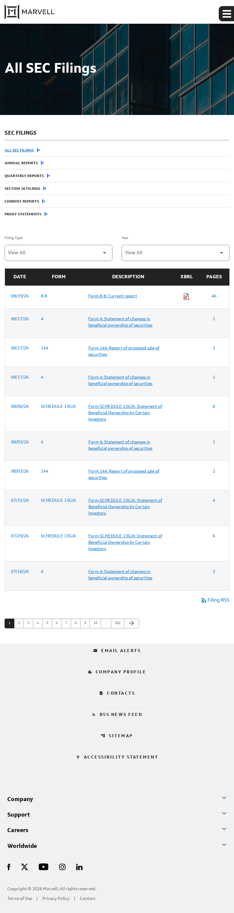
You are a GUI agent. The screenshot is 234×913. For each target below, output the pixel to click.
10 (97, 623)
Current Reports (22, 201)
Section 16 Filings (22, 189)
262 (118, 623)
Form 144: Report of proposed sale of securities (123, 351)
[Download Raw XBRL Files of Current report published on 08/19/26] (186, 296)
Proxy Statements (23, 214)
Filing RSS (214, 600)
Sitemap (117, 736)
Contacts (117, 693)
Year (125, 238)
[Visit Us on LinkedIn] (79, 866)
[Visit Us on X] (24, 866)
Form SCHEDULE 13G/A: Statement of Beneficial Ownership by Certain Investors (125, 413)
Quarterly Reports (24, 176)
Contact (87, 899)
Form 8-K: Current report (112, 296)
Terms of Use (19, 899)
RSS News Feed (117, 714)
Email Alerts (117, 650)
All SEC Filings (19, 150)
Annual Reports (21, 163)
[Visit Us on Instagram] (62, 866)
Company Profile (117, 672)
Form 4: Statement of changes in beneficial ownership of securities (120, 322)
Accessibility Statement (117, 757)
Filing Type (14, 238)
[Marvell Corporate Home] (30, 12)
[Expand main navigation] (226, 13)
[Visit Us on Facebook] (8, 866)
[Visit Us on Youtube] (43, 866)
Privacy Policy (55, 899)
